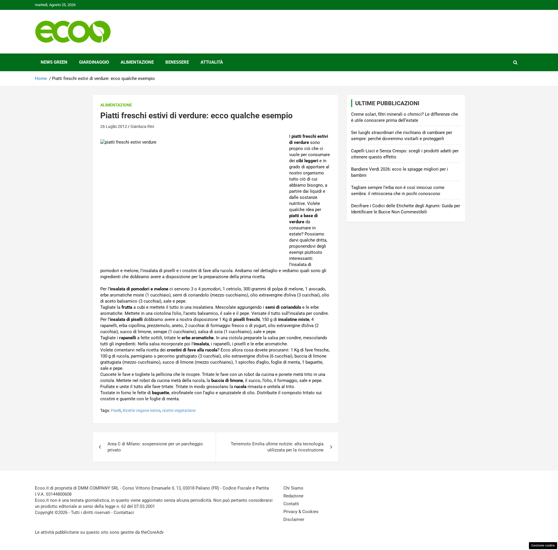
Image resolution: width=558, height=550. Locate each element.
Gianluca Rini (142, 126)
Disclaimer (293, 519)
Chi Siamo (293, 488)
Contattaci (124, 512)
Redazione (293, 496)
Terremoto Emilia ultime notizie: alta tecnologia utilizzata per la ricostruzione (277, 447)
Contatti (291, 503)
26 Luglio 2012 (113, 126)
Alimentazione (137, 62)
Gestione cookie (543, 545)
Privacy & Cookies (301, 511)
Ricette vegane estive (141, 410)
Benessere (177, 62)
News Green (54, 62)
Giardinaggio (94, 62)
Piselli (116, 410)
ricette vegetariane (179, 410)
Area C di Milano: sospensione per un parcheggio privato (155, 447)
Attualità (212, 62)
